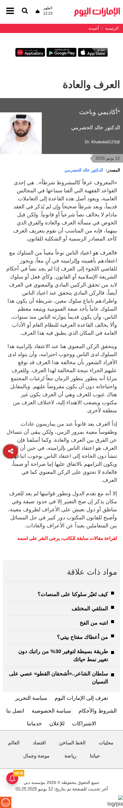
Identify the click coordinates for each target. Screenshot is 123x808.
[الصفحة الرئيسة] (97, 9)
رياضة (70, 755)
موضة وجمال (36, 755)
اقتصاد (39, 742)
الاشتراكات (84, 724)
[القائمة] (25, 11)
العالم (13, 742)
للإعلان (56, 724)
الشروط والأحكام (98, 711)
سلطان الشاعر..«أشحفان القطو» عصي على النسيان (58, 678)
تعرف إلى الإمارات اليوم (81, 698)
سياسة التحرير (31, 698)
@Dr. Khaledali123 (102, 141)
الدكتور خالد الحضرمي (83, 170)
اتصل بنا (15, 711)
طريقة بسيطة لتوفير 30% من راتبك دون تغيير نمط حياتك (63, 655)
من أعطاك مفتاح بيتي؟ (82, 637)
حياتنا (95, 755)
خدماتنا (34, 724)
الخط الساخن (72, 742)
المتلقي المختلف (90, 608)
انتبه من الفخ (94, 623)
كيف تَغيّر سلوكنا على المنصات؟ (73, 594)
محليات (106, 742)
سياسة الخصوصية (51, 711)
